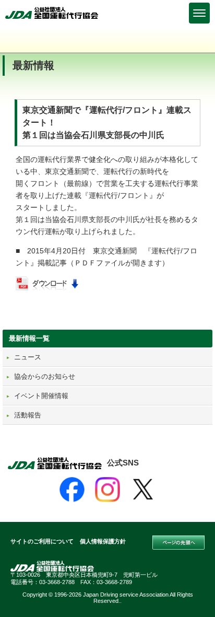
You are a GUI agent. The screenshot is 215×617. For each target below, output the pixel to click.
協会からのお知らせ (44, 376)
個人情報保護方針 (103, 541)
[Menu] (199, 13)
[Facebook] (72, 489)
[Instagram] (107, 489)
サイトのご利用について (42, 541)
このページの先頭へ (178, 542)
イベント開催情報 (41, 396)
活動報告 (27, 415)
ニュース (27, 357)
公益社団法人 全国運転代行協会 (52, 13)
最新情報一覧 (29, 338)
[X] (143, 489)
